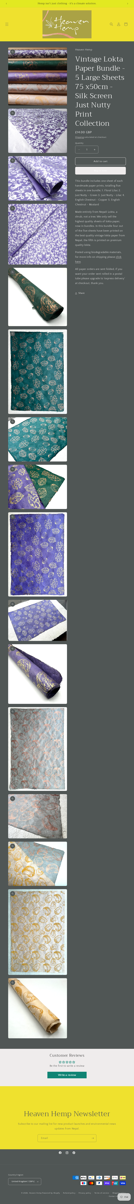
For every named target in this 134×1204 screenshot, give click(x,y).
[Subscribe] (92, 1138)
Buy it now (100, 170)
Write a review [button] (67, 1075)
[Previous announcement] (6, 3)
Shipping (79, 137)
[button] (6, 24)
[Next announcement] (127, 3)
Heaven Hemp (35, 1193)
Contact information (117, 1196)
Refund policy (69, 1193)
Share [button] (81, 293)
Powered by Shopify (51, 1193)
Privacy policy (85, 1193)
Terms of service (101, 1193)
